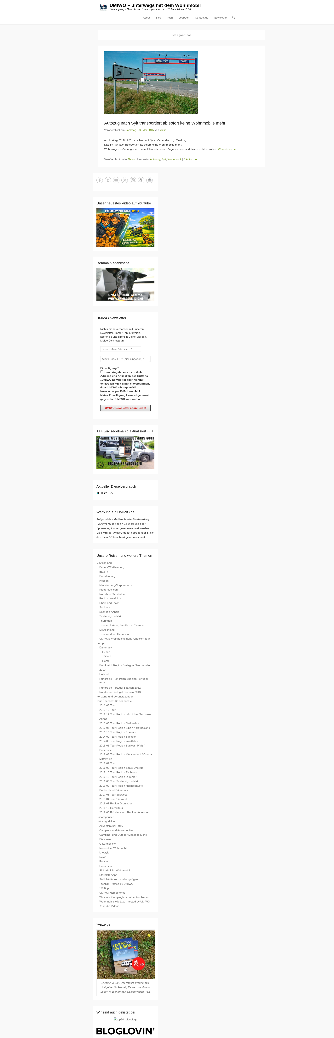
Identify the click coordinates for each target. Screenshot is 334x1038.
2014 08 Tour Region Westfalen (118, 741)
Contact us (201, 17)
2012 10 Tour (107, 709)
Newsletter (220, 17)
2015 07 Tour (107, 763)
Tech (170, 17)
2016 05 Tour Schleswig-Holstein (119, 781)
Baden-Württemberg (111, 567)
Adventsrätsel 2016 (111, 825)
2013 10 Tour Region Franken (117, 732)
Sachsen (104, 607)
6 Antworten (191, 159)
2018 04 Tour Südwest (113, 799)
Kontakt (149, 180)
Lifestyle (104, 852)
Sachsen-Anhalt (109, 611)
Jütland (106, 656)
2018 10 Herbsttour (111, 807)
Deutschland (104, 562)
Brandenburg (107, 576)
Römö (106, 660)
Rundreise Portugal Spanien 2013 (120, 692)
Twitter (108, 180)
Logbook (184, 17)
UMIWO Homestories (112, 892)
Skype (141, 180)
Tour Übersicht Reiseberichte (114, 700)
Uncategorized (105, 817)
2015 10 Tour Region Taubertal (118, 772)
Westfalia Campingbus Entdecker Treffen (124, 897)
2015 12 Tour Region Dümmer (117, 776)
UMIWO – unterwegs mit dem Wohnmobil (155, 5)
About (146, 17)
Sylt (164, 159)
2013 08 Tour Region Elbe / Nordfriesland (124, 727)
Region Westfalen (110, 598)
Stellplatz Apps (108, 874)
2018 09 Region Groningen (116, 803)
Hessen (104, 580)
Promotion (105, 866)
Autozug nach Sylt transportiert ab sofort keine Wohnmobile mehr (164, 123)
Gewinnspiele (107, 843)
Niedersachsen (108, 589)
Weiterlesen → (227, 149)
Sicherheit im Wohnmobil (114, 870)
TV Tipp (104, 888)
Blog (158, 17)
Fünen (106, 651)
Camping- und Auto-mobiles (116, 830)
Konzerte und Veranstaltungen (115, 696)
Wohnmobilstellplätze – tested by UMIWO (124, 901)
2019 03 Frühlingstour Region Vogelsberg (124, 812)
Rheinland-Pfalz (109, 602)
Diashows (105, 839)
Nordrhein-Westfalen (112, 594)
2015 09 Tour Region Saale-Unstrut (121, 767)
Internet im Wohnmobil (113, 848)
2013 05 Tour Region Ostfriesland (120, 723)
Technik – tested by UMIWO (116, 883)
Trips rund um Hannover (114, 634)
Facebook (99, 180)
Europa (100, 643)
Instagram (133, 180)
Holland (104, 674)
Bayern (103, 571)
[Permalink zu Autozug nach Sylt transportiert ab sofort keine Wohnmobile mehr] (181, 82)
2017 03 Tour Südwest (113, 794)
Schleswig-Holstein (110, 616)
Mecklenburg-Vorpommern (115, 585)
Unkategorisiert (105, 821)
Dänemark (105, 647)
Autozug (155, 159)
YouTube (116, 180)
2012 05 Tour (107, 705)
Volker (163, 129)
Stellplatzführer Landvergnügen (118, 879)
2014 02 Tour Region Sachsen (117, 736)
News (131, 159)
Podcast (104, 861)
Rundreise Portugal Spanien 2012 (120, 687)
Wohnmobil (174, 159)
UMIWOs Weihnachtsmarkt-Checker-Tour (124, 638)
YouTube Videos (109, 906)
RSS (124, 180)
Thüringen (105, 620)
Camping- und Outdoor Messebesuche (123, 834)
